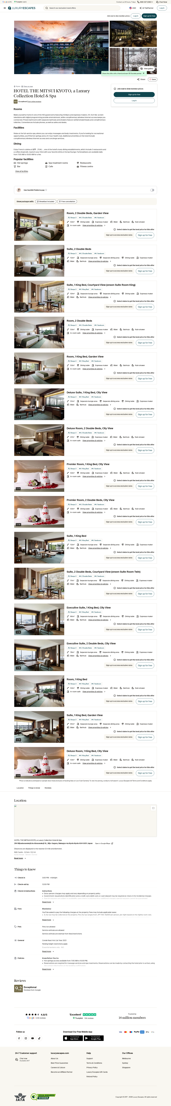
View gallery (148, 68)
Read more (18, 858)
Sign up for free (134, 94)
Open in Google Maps (102, 843)
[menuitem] (20, 787)
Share (142, 79)
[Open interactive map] (85, 821)
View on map (28, 86)
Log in (162, 8)
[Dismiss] (143, 73)
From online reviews (34, 102)
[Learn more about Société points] (46, 190)
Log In (135, 16)
